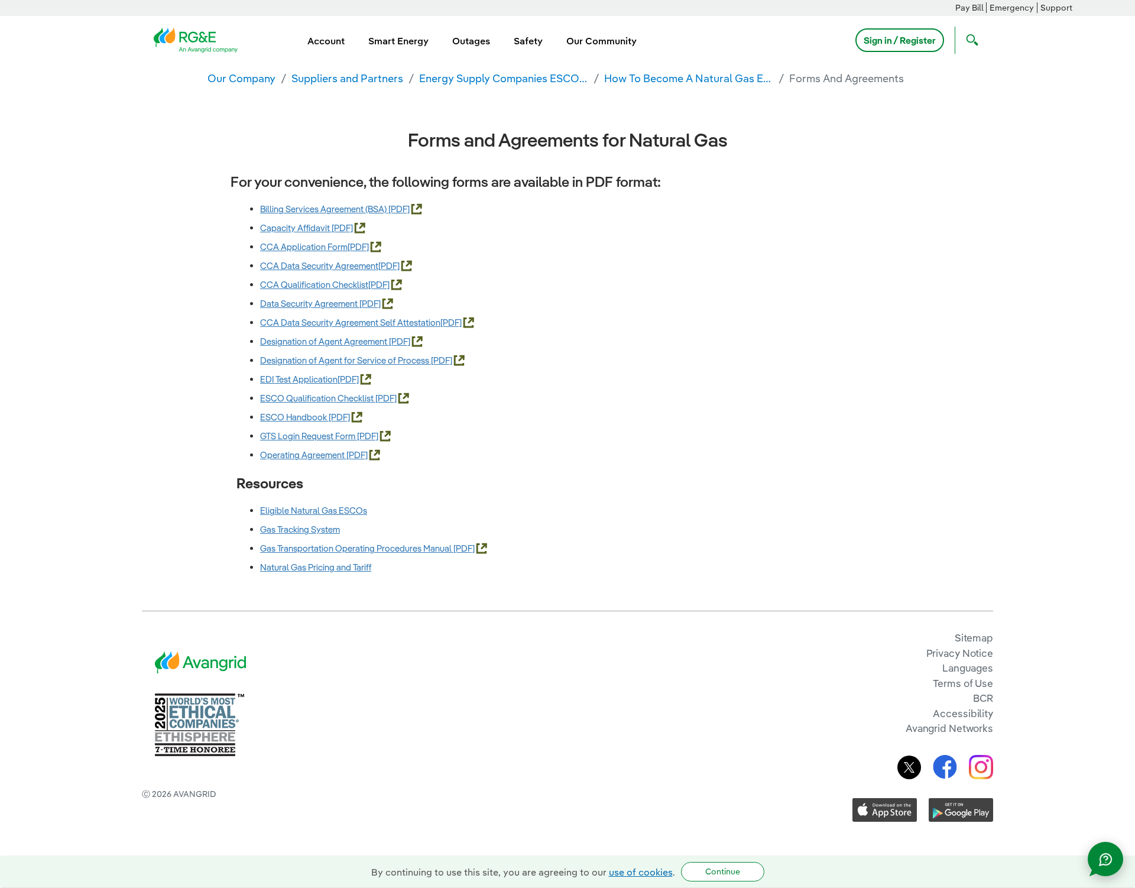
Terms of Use (963, 683)
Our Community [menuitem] (601, 41)
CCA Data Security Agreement (319, 265)
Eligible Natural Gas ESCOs (313, 510)
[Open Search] (969, 40)
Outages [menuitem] (471, 41)
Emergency (1012, 7)
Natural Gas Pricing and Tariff (315, 567)
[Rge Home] (199, 39)
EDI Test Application (299, 379)
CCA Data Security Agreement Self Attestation (350, 322)
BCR (983, 698)
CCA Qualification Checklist (314, 284)
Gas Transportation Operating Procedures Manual (356, 548)
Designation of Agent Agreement (324, 341)
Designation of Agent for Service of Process (345, 360)
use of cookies (641, 872)
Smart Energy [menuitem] (398, 41)
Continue (722, 871)
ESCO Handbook (294, 417)
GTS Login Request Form (308, 436)
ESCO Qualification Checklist (317, 398)
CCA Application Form (304, 246)
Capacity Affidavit (296, 228)
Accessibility (963, 713)
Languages (967, 668)
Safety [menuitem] (528, 41)
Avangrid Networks (949, 728)
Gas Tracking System (300, 529)
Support (1056, 7)
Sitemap (974, 637)
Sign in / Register (900, 40)
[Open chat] (1105, 859)
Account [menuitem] (326, 41)
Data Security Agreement (309, 303)
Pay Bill (969, 7)
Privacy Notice (959, 653)
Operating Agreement (303, 455)
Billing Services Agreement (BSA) (324, 209)
